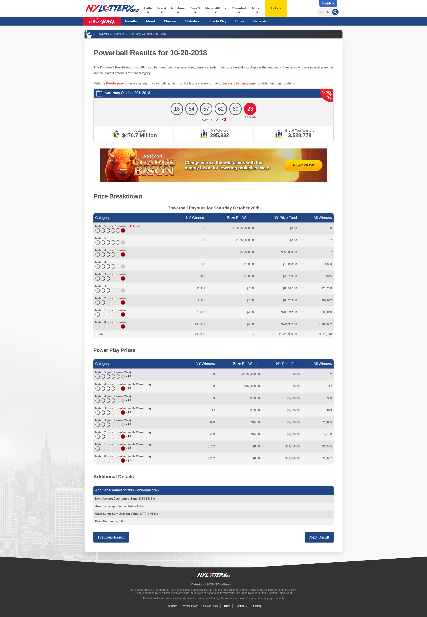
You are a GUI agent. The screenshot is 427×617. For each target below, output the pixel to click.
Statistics (192, 21)
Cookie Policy (210, 605)
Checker (170, 21)
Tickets (276, 8)
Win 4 (161, 8)
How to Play (217, 21)
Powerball (239, 8)
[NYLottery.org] (112, 8)
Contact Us (242, 605)
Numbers (178, 8)
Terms (227, 605)
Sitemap (257, 605)
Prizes (239, 21)
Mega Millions (215, 8)
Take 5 (195, 8)
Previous (111, 537)
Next (319, 537)
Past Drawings (238, 83)
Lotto (148, 8)
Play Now (303, 165)
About (150, 21)
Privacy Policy (190, 605)
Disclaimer (171, 605)
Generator (260, 21)
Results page (115, 83)
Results (131, 21)
